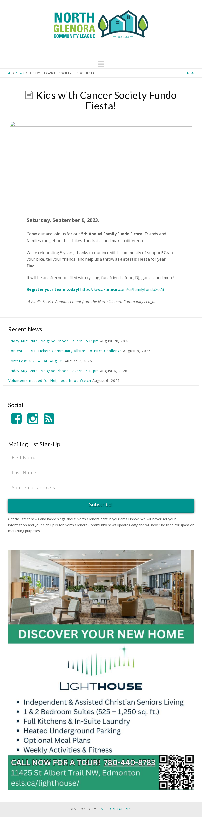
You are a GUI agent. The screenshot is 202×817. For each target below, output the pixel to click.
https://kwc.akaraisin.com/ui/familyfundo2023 (122, 289)
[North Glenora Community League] (101, 26)
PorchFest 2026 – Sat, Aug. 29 (36, 361)
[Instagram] (32, 418)
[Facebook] (16, 418)
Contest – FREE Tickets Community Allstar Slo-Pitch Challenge (65, 350)
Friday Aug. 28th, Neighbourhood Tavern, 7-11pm (53, 341)
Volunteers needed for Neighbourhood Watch (49, 380)
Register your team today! (53, 289)
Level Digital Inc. (115, 809)
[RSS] (49, 418)
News (20, 73)
